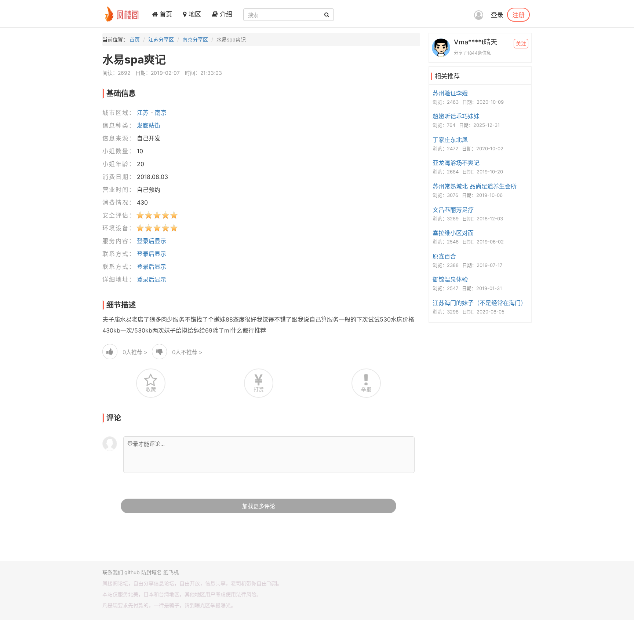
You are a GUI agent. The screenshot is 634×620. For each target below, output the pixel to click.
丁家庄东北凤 (450, 139)
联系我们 (112, 572)
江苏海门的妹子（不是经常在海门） (479, 303)
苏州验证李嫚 (450, 93)
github (132, 572)
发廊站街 (148, 125)
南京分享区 (195, 39)
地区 (194, 14)
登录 (497, 15)
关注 (521, 43)
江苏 (143, 112)
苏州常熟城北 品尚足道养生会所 (475, 186)
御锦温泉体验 (450, 279)
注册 (518, 14)
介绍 (225, 14)
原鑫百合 (444, 256)
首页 (165, 14)
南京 (161, 112)
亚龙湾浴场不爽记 (456, 162)
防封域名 (151, 572)
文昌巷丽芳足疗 (453, 209)
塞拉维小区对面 (453, 232)
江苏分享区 (161, 39)
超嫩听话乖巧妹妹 (456, 116)
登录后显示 (151, 241)
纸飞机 (171, 572)
